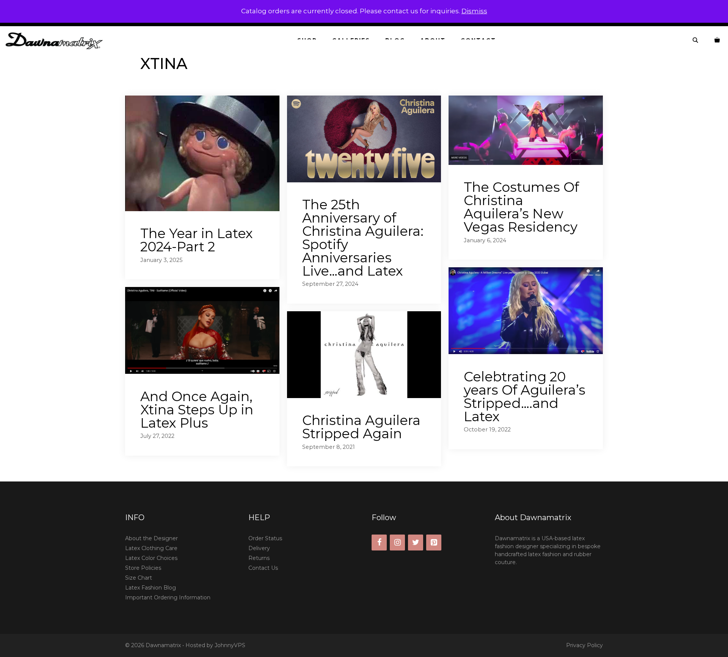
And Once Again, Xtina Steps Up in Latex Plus (196, 409)
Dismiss (474, 11)
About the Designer (151, 538)
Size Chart (138, 577)
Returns (259, 558)
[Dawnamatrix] (56, 40)
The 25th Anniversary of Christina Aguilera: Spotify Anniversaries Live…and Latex (363, 237)
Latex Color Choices (151, 558)
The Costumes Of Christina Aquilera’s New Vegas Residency (521, 207)
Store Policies (143, 567)
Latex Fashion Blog (150, 587)
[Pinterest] (433, 542)
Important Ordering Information (167, 597)
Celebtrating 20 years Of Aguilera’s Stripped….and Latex (524, 396)
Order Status (265, 538)
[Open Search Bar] (696, 40)
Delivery (259, 548)
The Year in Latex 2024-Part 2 (196, 240)
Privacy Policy (584, 645)
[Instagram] (397, 542)
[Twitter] (415, 542)
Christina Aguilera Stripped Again (361, 427)
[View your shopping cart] (717, 40)
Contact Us (263, 567)
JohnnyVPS (230, 645)
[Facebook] (379, 542)
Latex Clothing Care (151, 548)
